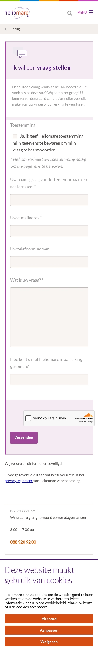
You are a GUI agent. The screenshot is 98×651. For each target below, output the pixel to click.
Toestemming (22, 125)
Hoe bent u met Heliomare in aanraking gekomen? (46, 363)
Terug (15, 29)
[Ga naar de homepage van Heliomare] (17, 13)
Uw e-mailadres (26, 217)
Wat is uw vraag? (26, 280)
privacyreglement (19, 481)
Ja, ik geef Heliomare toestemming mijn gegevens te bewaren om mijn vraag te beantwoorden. (48, 143)
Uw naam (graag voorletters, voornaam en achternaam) (48, 183)
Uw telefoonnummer (29, 248)
